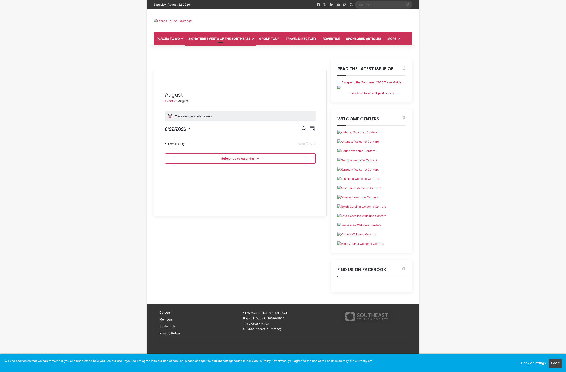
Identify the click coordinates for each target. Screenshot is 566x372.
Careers (165, 312)
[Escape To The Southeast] (173, 20)
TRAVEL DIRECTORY (301, 38)
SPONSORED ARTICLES (363, 38)
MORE (392, 38)
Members (166, 319)
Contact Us (167, 326)
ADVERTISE (331, 38)
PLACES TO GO (168, 38)
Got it (555, 363)
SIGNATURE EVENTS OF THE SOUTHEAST (219, 38)
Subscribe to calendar (237, 158)
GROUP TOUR (269, 38)
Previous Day (176, 144)
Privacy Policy (169, 333)
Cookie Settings (533, 363)
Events (170, 101)
